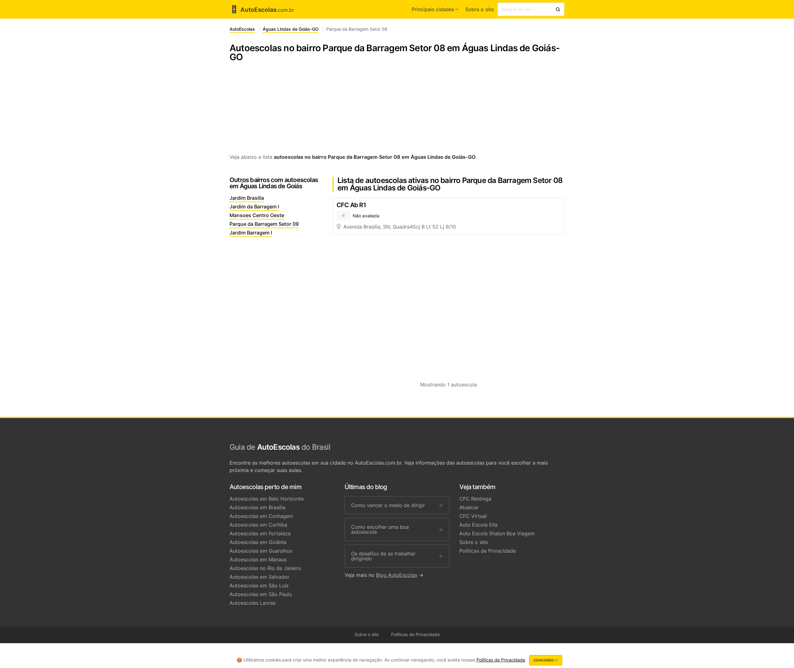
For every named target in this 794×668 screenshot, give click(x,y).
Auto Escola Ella (478, 525)
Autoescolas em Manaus (258, 559)
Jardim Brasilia (247, 198)
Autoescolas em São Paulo (261, 594)
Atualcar (469, 507)
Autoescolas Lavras (252, 603)
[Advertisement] (397, 111)
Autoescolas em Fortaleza (260, 533)
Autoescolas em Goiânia (258, 542)
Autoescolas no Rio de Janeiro (265, 568)
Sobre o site (479, 9)
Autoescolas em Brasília (257, 507)
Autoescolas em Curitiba (258, 525)
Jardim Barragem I (251, 232)
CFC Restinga (475, 499)
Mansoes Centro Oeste (257, 215)
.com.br (262, 10)
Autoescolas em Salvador (259, 577)
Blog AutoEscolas (396, 575)
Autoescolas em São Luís (259, 585)
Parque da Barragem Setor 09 (264, 224)
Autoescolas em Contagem (261, 516)
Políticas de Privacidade (487, 551)
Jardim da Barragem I (254, 206)
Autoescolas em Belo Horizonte (267, 499)
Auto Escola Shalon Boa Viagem (497, 533)
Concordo (544, 660)
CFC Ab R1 (351, 205)
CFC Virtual (473, 516)
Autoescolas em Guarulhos (261, 551)
